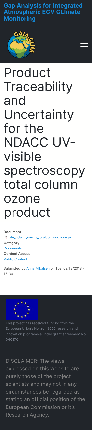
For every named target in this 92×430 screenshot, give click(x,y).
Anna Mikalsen (38, 268)
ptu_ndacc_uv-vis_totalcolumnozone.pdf (41, 237)
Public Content (15, 259)
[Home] (21, 45)
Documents (13, 248)
